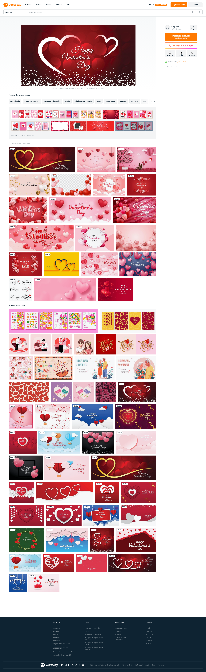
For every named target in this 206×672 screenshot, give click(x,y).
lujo (144, 101)
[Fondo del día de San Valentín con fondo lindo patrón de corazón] (136, 442)
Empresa (55, 637)
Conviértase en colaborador (120, 638)
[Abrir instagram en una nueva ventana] (66, 665)
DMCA (87, 631)
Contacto (118, 631)
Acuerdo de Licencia (92, 628)
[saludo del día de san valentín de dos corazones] (138, 515)
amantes (123, 101)
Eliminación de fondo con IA (62, 652)
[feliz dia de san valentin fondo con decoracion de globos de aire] (52, 416)
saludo (67, 101)
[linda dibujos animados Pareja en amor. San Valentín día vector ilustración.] (84, 344)
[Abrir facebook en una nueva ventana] (62, 665)
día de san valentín (31, 101)
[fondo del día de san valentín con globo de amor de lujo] (115, 289)
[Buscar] (193, 12)
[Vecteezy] (12, 5)
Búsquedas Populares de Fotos (94, 643)
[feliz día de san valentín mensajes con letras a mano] (20, 289)
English (148, 628)
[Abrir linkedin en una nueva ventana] (69, 665)
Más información (172, 67)
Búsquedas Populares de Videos (94, 648)
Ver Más (134, 126)
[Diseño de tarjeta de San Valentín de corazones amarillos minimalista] (61, 264)
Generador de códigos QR (61, 655)
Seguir (193, 29)
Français (149, 641)
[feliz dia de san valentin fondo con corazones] (136, 540)
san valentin (15, 101)
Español (149, 631)
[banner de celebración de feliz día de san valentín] (136, 159)
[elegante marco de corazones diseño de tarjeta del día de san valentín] (26, 540)
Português (150, 634)
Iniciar (195, 5)
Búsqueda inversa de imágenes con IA (60, 648)
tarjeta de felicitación (52, 101)
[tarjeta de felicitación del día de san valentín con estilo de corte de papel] (26, 515)
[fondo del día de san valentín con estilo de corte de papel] (109, 185)
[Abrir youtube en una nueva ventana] (83, 665)
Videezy (55, 634)
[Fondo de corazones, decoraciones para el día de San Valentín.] (71, 185)
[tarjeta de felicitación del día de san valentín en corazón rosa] (26, 468)
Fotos (38, 5)
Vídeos (48, 5)
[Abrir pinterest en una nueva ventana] (73, 665)
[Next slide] (152, 101)
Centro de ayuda (121, 628)
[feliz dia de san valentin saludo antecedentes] (102, 540)
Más (68, 5)
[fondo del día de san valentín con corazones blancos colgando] (18, 583)
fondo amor (110, 101)
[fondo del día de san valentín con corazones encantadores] (43, 583)
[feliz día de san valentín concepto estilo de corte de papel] (99, 264)
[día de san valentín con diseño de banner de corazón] (42, 159)
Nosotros (118, 634)
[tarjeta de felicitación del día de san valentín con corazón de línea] (135, 416)
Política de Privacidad (142, 665)
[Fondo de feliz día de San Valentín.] (80, 210)
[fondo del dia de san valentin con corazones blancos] (21, 492)
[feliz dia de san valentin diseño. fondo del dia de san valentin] (141, 185)
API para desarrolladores (61, 644)
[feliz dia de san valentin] (96, 159)
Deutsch (149, 637)
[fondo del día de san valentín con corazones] (107, 492)
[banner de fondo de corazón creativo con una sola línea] (64, 492)
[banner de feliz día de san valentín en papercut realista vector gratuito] (67, 540)
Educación (56, 641)
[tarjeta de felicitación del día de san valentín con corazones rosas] (98, 442)
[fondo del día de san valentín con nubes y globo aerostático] (25, 563)
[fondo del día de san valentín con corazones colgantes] (64, 515)
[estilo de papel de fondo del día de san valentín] (138, 492)
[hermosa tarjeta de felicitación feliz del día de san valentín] (137, 392)
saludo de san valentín (83, 101)
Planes (151, 5)
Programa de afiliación (93, 634)
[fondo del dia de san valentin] (136, 238)
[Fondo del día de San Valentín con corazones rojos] (23, 442)
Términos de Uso (128, 665)
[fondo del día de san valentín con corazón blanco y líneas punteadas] (91, 563)
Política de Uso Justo (157, 665)
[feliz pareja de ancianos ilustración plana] (95, 368)
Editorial (59, 5)
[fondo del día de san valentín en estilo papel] (92, 416)
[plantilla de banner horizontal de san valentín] (41, 238)
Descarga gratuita (181, 37)
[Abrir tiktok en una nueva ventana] (76, 665)
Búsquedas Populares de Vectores (94, 638)
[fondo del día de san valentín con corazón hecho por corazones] (58, 563)
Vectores (28, 5)
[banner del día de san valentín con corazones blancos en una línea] (132, 563)
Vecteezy (55, 631)
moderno (134, 101)
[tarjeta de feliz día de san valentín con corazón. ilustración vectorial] (94, 238)
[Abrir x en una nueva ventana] (79, 665)
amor (99, 101)
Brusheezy (56, 628)
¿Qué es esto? (181, 62)
